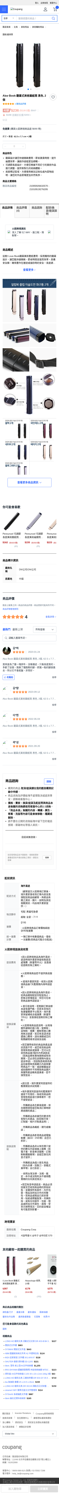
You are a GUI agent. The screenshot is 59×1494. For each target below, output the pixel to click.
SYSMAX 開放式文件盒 (15, 1349)
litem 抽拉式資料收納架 (15, 1398)
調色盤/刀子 (8, 1312)
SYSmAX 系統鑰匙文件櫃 (16, 1394)
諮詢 (49, 781)
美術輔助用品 (38, 27)
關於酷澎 (6, 1413)
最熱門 (6, 629)
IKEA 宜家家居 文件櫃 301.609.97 (20, 1357)
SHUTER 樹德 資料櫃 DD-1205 (19, 1362)
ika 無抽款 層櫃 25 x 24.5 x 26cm (19, 1382)
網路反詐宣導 (25, 1426)
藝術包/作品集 (9, 1317)
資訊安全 (19, 1422)
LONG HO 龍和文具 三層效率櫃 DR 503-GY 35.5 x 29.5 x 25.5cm (28, 1378)
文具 (16, 27)
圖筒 (5, 1329)
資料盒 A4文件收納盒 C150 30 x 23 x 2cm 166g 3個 (28, 1374)
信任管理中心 (23, 1417)
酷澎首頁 (6, 27)
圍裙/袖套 (43, 1312)
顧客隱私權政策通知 (42, 1417)
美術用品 (25, 27)
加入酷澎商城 (8, 1426)
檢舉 (47, 858)
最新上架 (17, 629)
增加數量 (5, 146)
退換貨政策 (7, 1417)
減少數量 (22, 146)
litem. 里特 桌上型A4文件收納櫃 (19, 1366)
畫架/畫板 (32, 1312)
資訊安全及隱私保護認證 (38, 1422)
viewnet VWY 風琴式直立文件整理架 (21, 1390)
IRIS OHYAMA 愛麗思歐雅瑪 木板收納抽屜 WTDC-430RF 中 (28, 1370)
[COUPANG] (12, 1448)
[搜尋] (53, 18)
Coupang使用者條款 (45, 1413)
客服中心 (53, 3)
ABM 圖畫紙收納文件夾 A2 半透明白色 (22, 1353)
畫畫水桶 (20, 1312)
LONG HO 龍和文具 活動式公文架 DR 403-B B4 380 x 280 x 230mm (28, 1341)
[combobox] (44, 629)
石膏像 (37, 1317)
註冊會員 (44, 3)
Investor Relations (23, 1413)
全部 (6, 18)
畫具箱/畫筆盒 (24, 1317)
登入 (37, 3)
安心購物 (6, 1422)
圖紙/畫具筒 (8, 34)
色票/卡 (46, 1317)
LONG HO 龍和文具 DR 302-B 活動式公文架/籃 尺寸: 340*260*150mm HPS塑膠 (28, 1386)
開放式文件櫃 (11, 1345)
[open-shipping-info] (28, 129)
